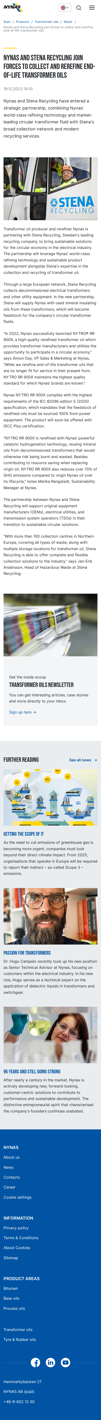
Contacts (12, 1177)
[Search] (79, 8)
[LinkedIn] (50, 1362)
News (8, 1167)
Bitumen (11, 1288)
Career (10, 1187)
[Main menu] (91, 7)
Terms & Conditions (21, 1237)
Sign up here (20, 712)
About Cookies (17, 1247)
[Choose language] (65, 7)
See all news (80, 760)
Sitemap (11, 1257)
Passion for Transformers (27, 953)
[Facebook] (35, 1362)
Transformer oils (18, 1329)
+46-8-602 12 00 (19, 1401)
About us (11, 1157)
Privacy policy (16, 1227)
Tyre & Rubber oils (20, 1339)
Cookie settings (17, 1197)
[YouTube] (65, 1362)
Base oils (11, 1298)
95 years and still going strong (32, 1072)
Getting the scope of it (24, 834)
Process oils (14, 1308)
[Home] (29, 8)
